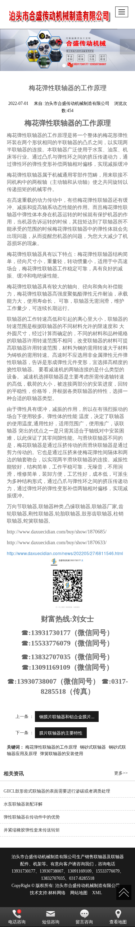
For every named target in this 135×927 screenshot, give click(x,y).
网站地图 (78, 892)
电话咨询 (17, 921)
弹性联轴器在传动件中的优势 (32, 817)
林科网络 (57, 892)
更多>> (121, 773)
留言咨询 (84, 921)
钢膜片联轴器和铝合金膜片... (66, 716)
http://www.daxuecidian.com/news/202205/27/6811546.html (65, 553)
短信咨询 (50, 921)
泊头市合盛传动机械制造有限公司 (87, 885)
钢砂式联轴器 (93, 747)
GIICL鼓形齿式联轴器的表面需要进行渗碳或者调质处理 (57, 791)
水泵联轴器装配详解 (23, 804)
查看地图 (118, 921)
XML (97, 892)
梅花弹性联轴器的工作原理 (51, 747)
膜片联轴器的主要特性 (60, 732)
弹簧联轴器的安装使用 (61, 753)
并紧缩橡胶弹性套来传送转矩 (32, 830)
